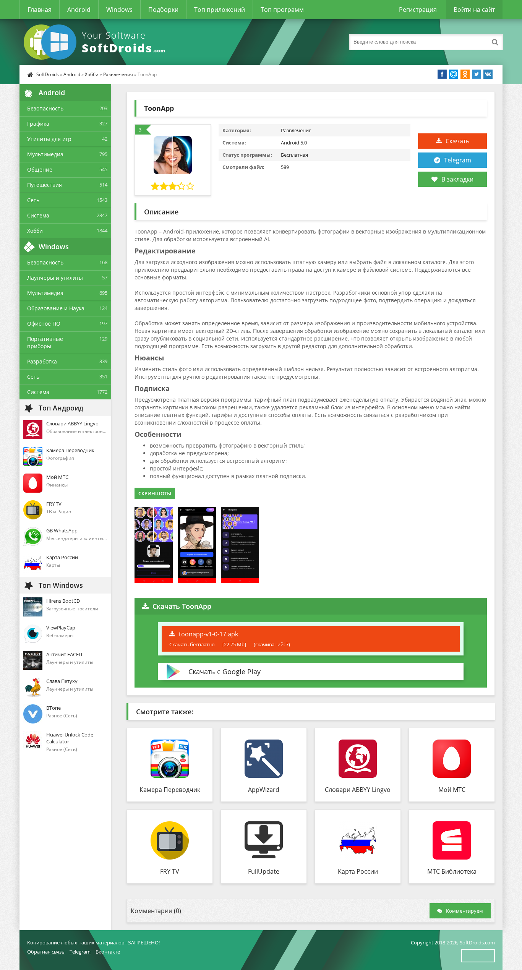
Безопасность (45, 108)
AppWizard (263, 789)
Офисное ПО (43, 323)
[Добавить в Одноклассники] (465, 74)
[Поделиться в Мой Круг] (453, 74)
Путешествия (44, 184)
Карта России (358, 871)
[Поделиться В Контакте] (488, 74)
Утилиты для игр (49, 139)
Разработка (42, 361)
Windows (119, 9)
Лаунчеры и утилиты (55, 277)
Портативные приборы (45, 342)
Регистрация (418, 9)
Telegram (457, 160)
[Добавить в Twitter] (476, 74)
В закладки (457, 179)
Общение (39, 169)
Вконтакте (108, 951)
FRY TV (169, 871)
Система (38, 215)
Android (79, 9)
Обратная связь (46, 951)
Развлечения (118, 74)
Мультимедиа (45, 154)
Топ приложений (219, 9)
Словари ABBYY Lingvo (358, 789)
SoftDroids (47, 74)
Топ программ (282, 9)
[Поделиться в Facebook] (442, 74)
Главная (40, 9)
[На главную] (95, 42)
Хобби (92, 74)
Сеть (33, 200)
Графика (38, 123)
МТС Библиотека (452, 871)
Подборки (163, 9)
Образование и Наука (55, 308)
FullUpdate (263, 871)
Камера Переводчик (169, 789)
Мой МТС (451, 789)
